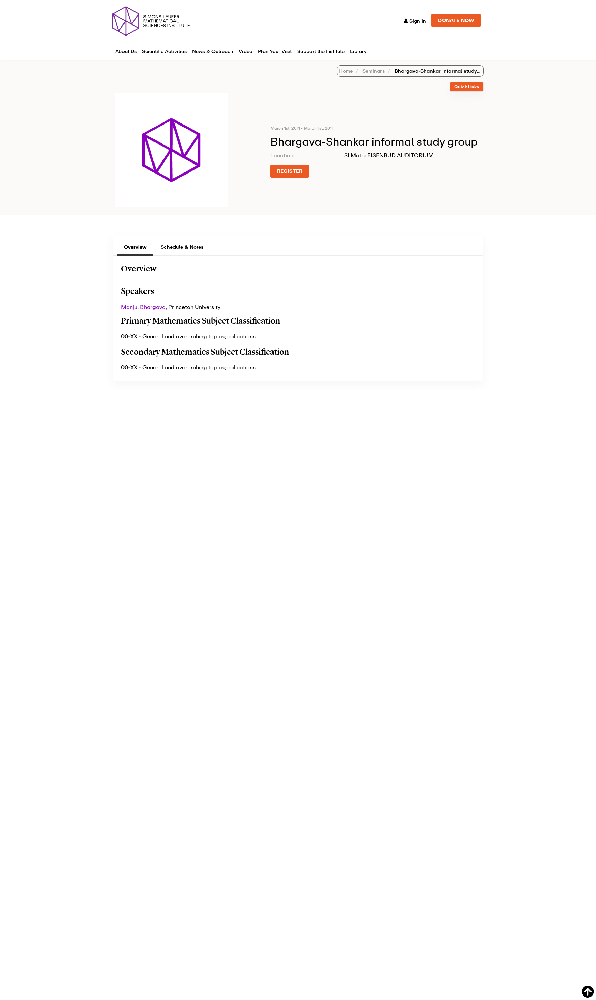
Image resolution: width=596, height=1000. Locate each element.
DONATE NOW (456, 20)
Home (346, 71)
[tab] (466, 87)
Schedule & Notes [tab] (182, 246)
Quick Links (466, 87)
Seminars (373, 71)
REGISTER (289, 171)
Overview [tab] (135, 246)
